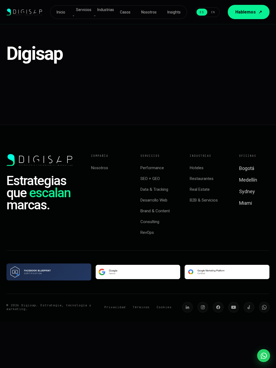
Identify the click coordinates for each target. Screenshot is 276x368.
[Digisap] (24, 12)
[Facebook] (218, 307)
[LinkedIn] (187, 307)
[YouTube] (233, 307)
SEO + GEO (150, 178)
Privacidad (115, 307)
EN (213, 12)
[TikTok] (249, 307)
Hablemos (248, 12)
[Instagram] (203, 307)
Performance (152, 167)
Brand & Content (155, 211)
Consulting (149, 221)
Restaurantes (201, 178)
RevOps (147, 232)
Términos (141, 307)
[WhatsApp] (264, 307)
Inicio (61, 12)
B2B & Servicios (204, 200)
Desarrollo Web (153, 200)
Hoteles (196, 167)
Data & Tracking (154, 189)
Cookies (164, 307)
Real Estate (200, 189)
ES (202, 12)
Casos (125, 12)
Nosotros (149, 12)
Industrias (104, 12)
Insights (174, 12)
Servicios (81, 12)
